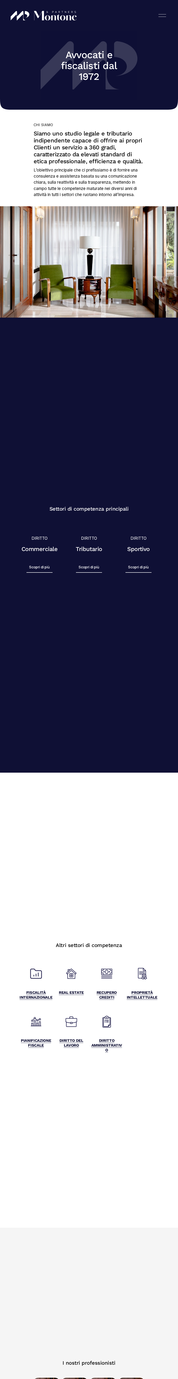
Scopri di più (39, 567)
